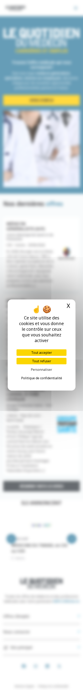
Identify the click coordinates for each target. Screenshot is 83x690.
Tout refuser (41, 361)
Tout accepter (41, 352)
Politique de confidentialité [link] (41, 378)
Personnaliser (41, 369)
